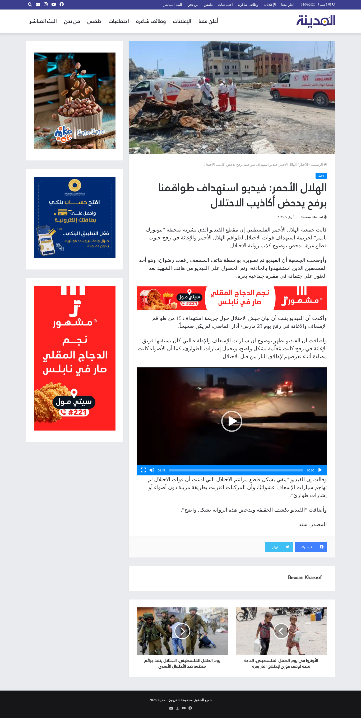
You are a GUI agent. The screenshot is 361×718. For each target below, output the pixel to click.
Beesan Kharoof (312, 217)
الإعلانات (269, 5)
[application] (232, 421)
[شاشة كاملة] (143, 470)
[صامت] (152, 470)
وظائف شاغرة (248, 5)
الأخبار (303, 165)
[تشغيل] (320, 470)
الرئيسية (317, 165)
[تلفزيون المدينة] (316, 21)
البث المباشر (173, 5)
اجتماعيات (225, 5)
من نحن (192, 5)
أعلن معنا (287, 5)
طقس (208, 5)
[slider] (236, 470)
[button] (231, 421)
